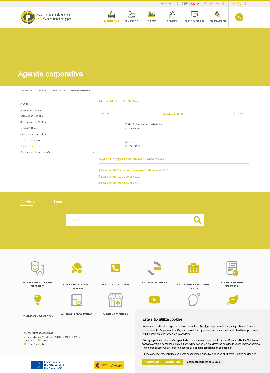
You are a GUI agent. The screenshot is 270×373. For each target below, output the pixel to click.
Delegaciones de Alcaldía (33, 122)
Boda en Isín (131, 142)
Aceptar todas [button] (152, 362)
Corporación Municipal (31, 116)
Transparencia (218, 21)
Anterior (105, 113)
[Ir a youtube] (217, 3)
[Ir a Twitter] (211, 3)
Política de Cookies (245, 354)
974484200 (31, 340)
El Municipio (131, 21)
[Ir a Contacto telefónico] (239, 3)
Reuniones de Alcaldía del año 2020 (120, 176)
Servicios (172, 21)
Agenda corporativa (30, 146)
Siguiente (242, 113)
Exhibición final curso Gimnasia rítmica (143, 124)
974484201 (45, 340)
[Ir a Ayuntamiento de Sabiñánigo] (46, 17)
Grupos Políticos (28, 128)
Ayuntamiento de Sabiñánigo (34, 91)
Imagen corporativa (30, 140)
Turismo (152, 21)
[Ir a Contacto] (233, 3)
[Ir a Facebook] (205, 3)
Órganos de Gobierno (31, 110)
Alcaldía (24, 104)
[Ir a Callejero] (245, 3)
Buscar (239, 17)
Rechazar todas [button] (172, 362)
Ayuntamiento (111, 21)
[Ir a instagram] (223, 3)
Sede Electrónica (194, 21)
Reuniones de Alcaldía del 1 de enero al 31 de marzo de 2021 (134, 170)
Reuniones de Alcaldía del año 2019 (120, 182)
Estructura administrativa (33, 134)
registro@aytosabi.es (35, 344)
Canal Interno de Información (35, 152)
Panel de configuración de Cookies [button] (203, 362)
